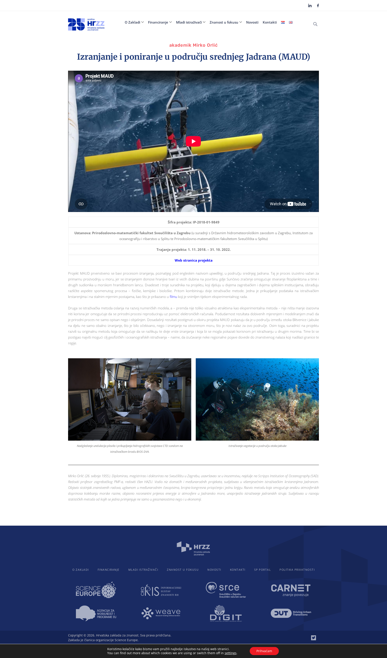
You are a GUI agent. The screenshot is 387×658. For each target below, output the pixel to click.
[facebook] (318, 5)
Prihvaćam (264, 651)
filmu (173, 296)
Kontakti (270, 22)
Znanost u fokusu (224, 22)
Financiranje (158, 22)
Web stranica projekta (194, 260)
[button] (315, 24)
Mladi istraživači (189, 22)
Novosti (252, 22)
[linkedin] (310, 5)
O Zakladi (132, 22)
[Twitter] (313, 637)
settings (230, 653)
